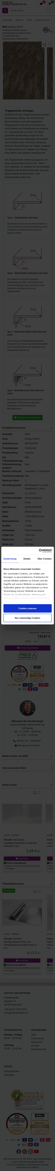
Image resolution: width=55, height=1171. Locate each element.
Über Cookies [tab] (45, 558)
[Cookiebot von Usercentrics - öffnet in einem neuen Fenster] (39, 551)
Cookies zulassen (27, 608)
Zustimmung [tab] (9, 558)
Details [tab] (27, 558)
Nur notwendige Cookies (27, 618)
